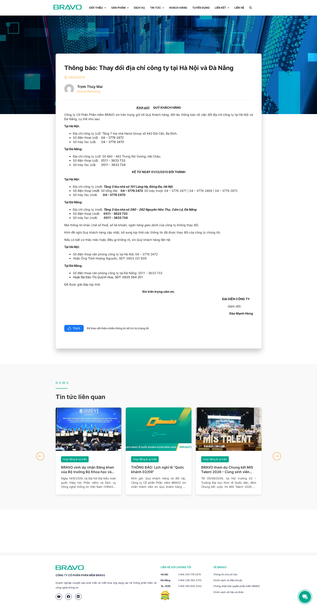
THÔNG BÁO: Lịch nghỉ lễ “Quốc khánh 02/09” (157, 469)
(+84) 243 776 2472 (189, 574)
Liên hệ (239, 7)
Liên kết (220, 7)
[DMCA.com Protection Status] (165, 599)
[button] (40, 456)
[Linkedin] (78, 596)
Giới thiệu (96, 7)
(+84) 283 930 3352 (190, 586)
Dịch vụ (139, 7)
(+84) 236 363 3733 (189, 580)
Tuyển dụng (201, 7)
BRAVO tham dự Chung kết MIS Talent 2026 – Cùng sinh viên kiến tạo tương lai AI (227, 469)
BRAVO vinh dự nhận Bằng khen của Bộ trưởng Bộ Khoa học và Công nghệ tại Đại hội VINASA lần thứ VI (87, 469)
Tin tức (155, 7)
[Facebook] (68, 596)
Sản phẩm (118, 7)
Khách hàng (178, 7)
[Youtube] (59, 596)
